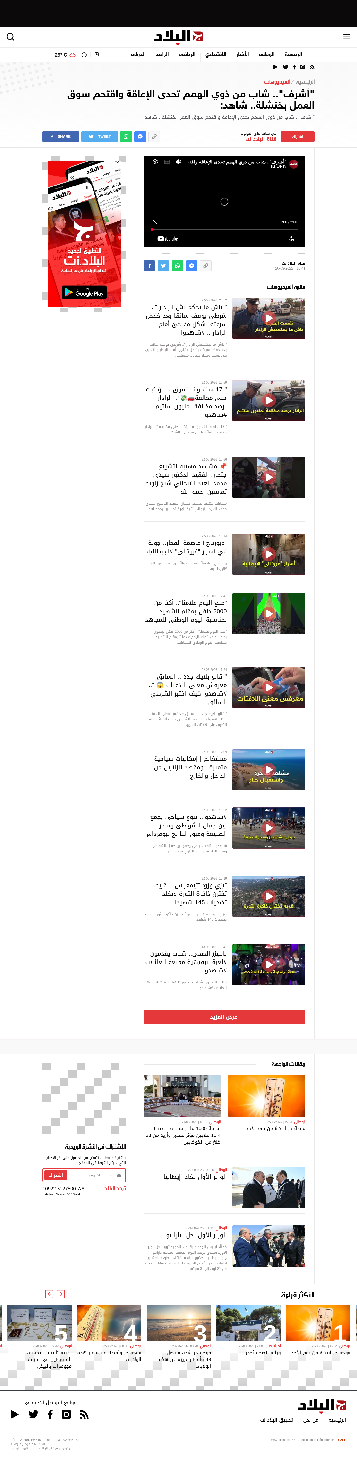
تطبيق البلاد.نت (276, 1420)
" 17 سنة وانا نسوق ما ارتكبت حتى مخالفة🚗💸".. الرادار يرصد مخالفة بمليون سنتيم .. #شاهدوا (186, 402)
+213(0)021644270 (66, 1439)
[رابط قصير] (154, 136)
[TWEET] (163, 265)
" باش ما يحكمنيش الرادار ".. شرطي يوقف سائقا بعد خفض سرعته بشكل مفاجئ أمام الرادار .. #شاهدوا (186, 319)
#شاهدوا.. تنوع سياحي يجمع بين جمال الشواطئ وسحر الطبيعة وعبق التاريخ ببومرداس (185, 825)
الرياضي (187, 54)
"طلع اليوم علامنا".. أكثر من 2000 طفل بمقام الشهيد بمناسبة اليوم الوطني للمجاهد (186, 611)
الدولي (138, 54)
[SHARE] (149, 265)
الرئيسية (293, 54)
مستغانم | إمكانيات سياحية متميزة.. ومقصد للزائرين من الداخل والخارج (190, 767)
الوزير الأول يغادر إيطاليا (195, 1176)
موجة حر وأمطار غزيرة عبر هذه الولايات (109, 1356)
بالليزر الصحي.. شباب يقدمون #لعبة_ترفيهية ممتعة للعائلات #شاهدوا (186, 962)
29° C (61, 54)
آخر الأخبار (273, 1346)
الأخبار (242, 54)
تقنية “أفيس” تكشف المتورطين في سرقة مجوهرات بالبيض (49, 1359)
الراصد (162, 54)
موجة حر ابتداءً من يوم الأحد (275, 1128)
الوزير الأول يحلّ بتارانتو (196, 1234)
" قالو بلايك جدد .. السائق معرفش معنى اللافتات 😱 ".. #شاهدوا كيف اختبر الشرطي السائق (188, 689)
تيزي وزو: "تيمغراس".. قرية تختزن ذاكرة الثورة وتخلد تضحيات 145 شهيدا (191, 894)
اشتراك (297, 136)
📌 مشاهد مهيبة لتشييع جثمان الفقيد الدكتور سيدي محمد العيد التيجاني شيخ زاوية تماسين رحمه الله (186, 479)
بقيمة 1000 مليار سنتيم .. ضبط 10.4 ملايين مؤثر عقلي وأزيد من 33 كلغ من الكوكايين (183, 1135)
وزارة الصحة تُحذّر (263, 1352)
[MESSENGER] (140, 136)
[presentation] (61, 1294)
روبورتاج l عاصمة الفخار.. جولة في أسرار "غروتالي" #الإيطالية (186, 547)
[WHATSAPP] (126, 136)
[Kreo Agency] (341, 1439)
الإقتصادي (215, 54)
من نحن (310, 1420)
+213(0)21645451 (30, 1439)
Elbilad (178, 37)
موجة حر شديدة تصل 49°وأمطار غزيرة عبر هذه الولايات (185, 1359)
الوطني (267, 54)
